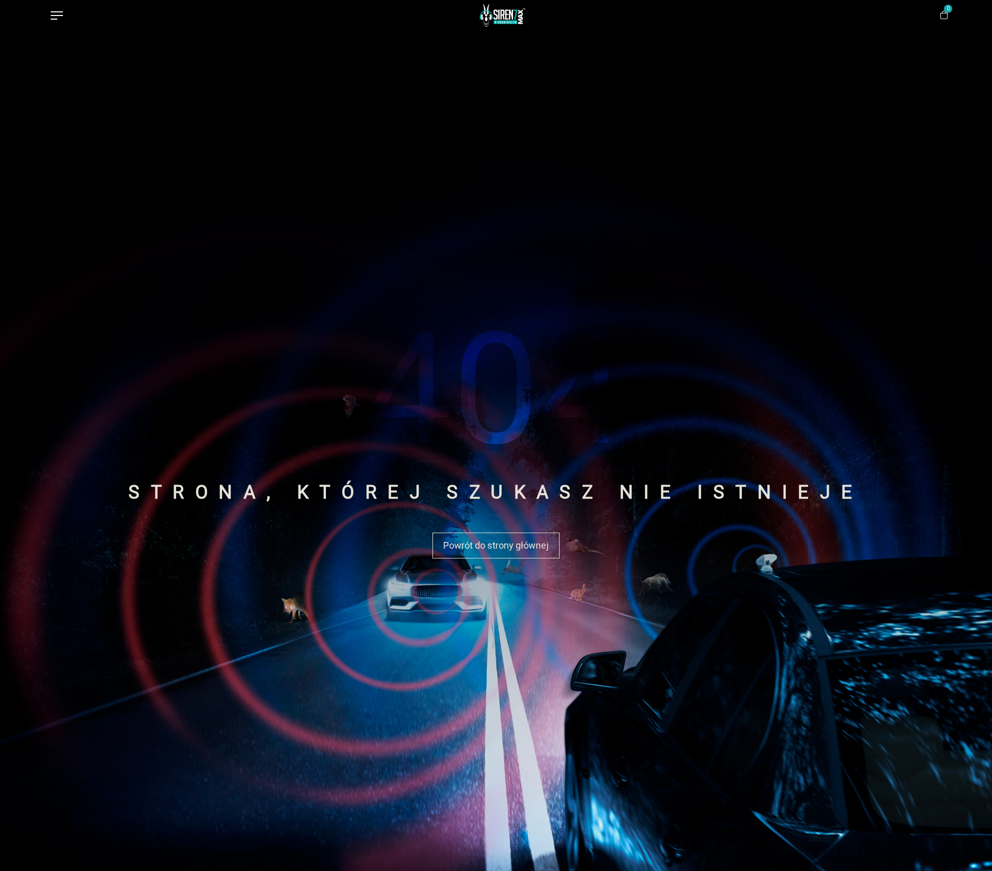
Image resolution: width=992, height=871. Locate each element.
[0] (945, 16)
